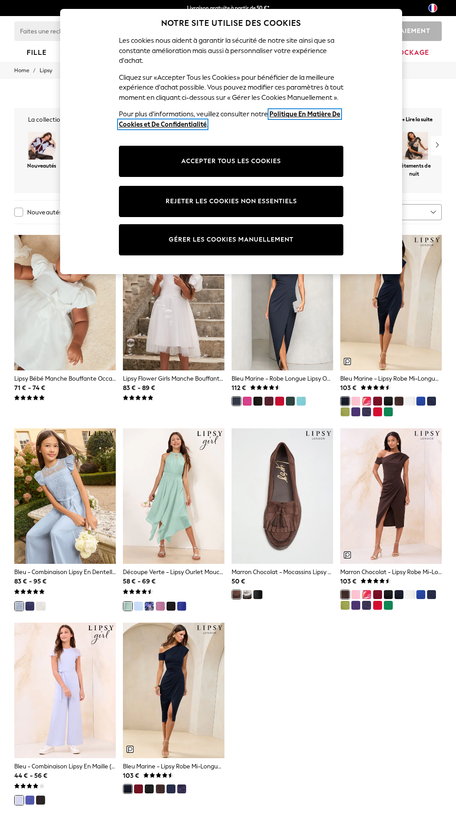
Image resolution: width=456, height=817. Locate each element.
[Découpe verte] (127, 606)
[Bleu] (19, 606)
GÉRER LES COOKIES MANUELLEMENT (231, 239)
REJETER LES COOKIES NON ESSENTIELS (231, 201)
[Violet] (355, 411)
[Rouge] (279, 401)
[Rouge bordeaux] (269, 401)
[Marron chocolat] (399, 401)
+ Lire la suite (417, 118)
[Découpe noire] (40, 800)
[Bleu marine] (236, 401)
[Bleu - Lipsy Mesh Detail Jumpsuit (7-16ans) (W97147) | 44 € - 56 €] (65, 690)
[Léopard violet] (149, 606)
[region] (231, 141)
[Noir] (257, 401)
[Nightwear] (414, 146)
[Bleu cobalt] (420, 401)
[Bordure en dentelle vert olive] (345, 411)
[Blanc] (409, 401)
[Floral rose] (366, 401)
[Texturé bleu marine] (366, 411)
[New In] (42, 146)
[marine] (29, 606)
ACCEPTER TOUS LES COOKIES (231, 161)
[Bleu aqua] (301, 401)
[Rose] (247, 401)
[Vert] (290, 401)
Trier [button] (387, 212)
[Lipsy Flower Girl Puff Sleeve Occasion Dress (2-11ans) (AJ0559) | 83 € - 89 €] (173, 302)
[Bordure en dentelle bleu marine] (431, 401)
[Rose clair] (355, 401)
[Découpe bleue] (138, 606)
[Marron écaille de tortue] (247, 594)
